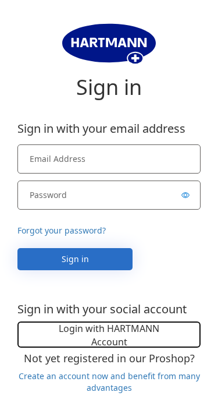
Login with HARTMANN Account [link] (109, 335)
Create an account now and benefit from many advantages (109, 381)
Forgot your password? (61, 230)
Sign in (75, 258)
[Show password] (185, 195)
